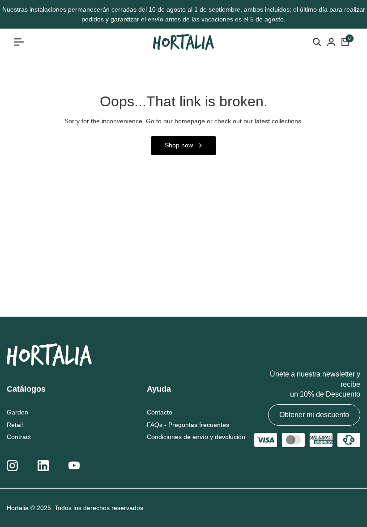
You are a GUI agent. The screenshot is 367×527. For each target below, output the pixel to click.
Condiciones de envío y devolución (196, 436)
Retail (15, 424)
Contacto (159, 412)
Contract (19, 436)
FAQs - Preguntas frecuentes (188, 424)
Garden (17, 412)
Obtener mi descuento (314, 414)
